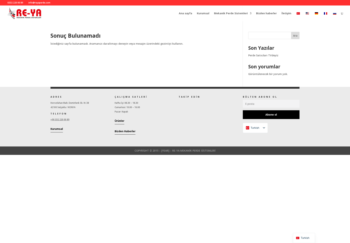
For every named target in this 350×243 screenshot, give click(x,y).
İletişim (286, 13)
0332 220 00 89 (15, 2)
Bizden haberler (266, 13)
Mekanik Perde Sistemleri (231, 13)
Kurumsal (203, 13)
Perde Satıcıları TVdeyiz (263, 55)
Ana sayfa (185, 13)
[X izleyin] (187, 104)
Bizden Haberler (125, 131)
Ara (295, 35)
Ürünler (119, 121)
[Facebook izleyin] (180, 104)
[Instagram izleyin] (194, 104)
